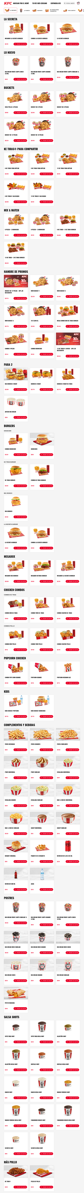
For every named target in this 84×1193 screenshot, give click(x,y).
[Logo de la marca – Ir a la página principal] (8, 3)
